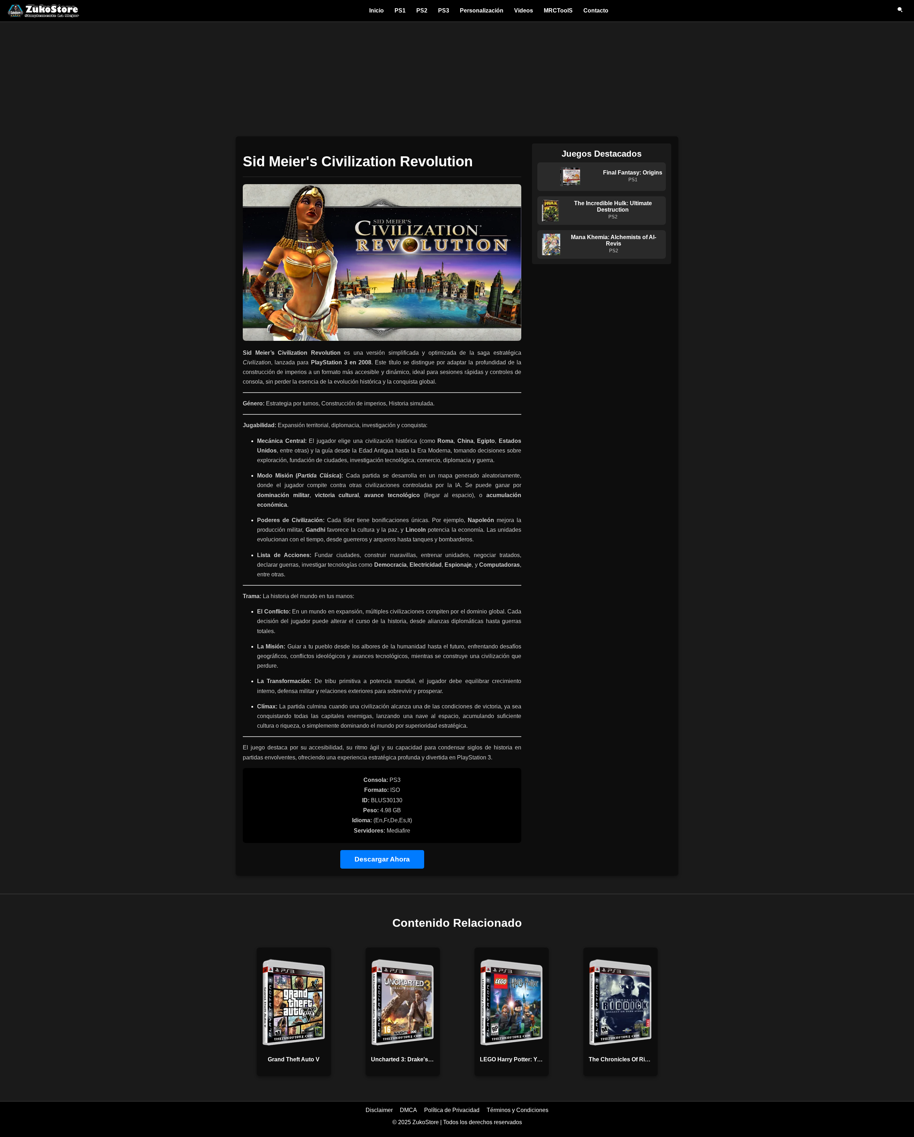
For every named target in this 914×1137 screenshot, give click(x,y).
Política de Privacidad (451, 1110)
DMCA (408, 1110)
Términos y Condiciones (517, 1110)
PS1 (400, 10)
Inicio (376, 10)
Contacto (595, 10)
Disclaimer (379, 1110)
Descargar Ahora (382, 859)
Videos (523, 10)
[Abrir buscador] (900, 10)
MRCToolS (558, 10)
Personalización (481, 10)
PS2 (421, 10)
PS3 (443, 10)
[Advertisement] (457, 76)
